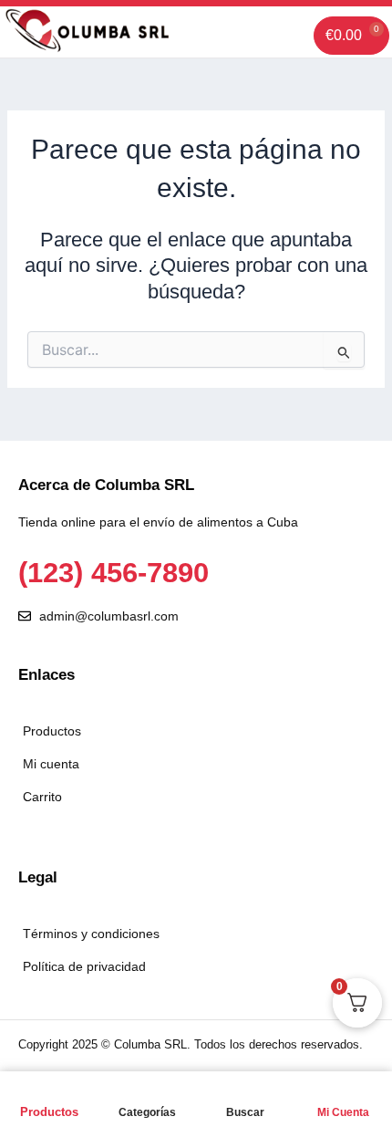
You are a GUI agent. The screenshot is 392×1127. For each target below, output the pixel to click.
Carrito (42, 796)
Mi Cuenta (343, 1112)
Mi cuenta (51, 764)
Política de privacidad (84, 966)
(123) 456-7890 (113, 573)
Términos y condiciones (91, 933)
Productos (49, 1112)
